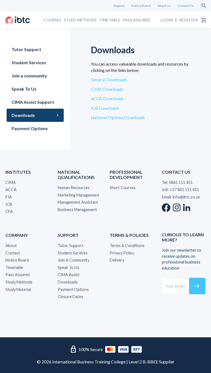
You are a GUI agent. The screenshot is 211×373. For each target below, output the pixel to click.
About (11, 245)
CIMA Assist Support (33, 102)
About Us (164, 6)
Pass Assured (136, 20)
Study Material (18, 289)
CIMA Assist (69, 274)
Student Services (29, 62)
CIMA (10, 182)
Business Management (77, 209)
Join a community (29, 75)
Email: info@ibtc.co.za (181, 197)
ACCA (10, 189)
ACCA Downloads (107, 98)
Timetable (109, 20)
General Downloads (109, 79)
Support (119, 6)
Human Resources (74, 187)
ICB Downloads (105, 108)
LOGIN (167, 20)
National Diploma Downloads (118, 117)
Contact (12, 253)
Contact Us (185, 6)
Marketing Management (78, 195)
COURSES (52, 20)
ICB (8, 204)
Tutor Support (26, 49)
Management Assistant (78, 202)
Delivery (117, 260)
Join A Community (73, 260)
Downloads (23, 115)
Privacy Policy (122, 253)
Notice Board (141, 6)
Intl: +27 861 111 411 (180, 189)
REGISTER (188, 20)
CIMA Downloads (107, 89)
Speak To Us (24, 88)
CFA (9, 211)
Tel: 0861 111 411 (177, 182)
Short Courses (123, 187)
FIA (8, 197)
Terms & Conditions (127, 245)
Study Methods (80, 20)
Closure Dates (70, 296)
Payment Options (30, 128)
